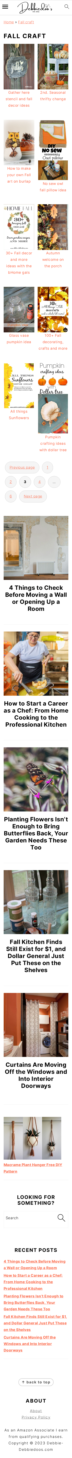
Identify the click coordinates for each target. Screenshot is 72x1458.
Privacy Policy (36, 1417)
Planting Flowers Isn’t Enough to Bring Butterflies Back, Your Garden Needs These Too (36, 833)
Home (9, 22)
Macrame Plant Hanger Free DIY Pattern (33, 1168)
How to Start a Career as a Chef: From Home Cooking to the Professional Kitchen (36, 714)
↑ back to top (36, 1382)
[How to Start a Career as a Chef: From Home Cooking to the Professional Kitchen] (36, 664)
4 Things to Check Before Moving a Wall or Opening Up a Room (36, 598)
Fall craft (26, 22)
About (36, 1411)
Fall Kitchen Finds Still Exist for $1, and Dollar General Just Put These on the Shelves (36, 955)
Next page (33, 496)
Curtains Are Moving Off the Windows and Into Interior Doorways (36, 1075)
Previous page (22, 467)
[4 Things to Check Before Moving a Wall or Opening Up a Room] (36, 548)
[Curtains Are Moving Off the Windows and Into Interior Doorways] (36, 1025)
